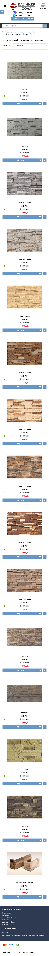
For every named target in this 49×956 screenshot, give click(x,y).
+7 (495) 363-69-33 (24, 13)
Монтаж (5, 924)
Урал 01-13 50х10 (24, 429)
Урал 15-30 (24, 826)
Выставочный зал (8, 922)
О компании (6, 913)
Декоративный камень (16, 32)
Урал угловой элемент (24, 883)
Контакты (5, 915)
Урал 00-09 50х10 (24, 203)
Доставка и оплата (9, 917)
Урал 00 (24, 89)
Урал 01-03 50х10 (24, 373)
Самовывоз (6, 920)
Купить (21, 103)
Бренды (5, 932)
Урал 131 (24, 713)
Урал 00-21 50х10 (24, 259)
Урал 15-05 (24, 769)
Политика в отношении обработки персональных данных (23, 935)
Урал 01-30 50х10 (24, 543)
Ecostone (32, 32)
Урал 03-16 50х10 (24, 599)
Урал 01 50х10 (24, 316)
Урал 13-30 (24, 656)
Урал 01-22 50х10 (24, 486)
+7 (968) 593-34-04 (24, 15)
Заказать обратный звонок (22, 19)
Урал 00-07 (24, 146)
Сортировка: (7, 45)
